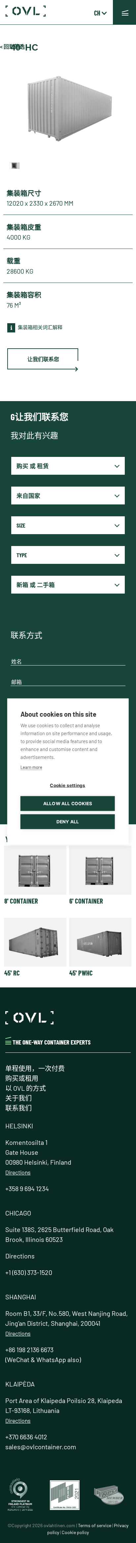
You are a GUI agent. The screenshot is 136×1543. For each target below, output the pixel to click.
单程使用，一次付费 (35, 1068)
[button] (124, 12)
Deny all (67, 821)
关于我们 (18, 1098)
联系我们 (18, 1108)
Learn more (31, 767)
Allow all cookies (67, 803)
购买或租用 (21, 1078)
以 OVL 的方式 (25, 1088)
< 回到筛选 (12, 46)
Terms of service (94, 1525)
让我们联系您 (43, 359)
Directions (17, 1172)
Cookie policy (75, 1532)
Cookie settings (67, 785)
